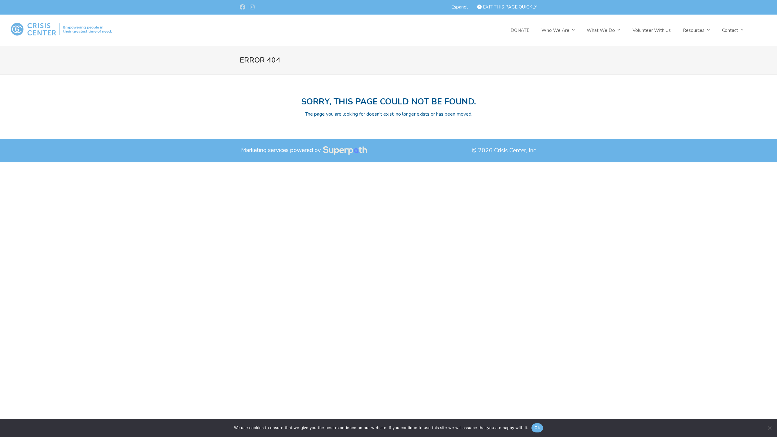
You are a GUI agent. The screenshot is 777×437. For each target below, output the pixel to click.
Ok (537, 427)
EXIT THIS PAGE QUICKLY (509, 7)
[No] (769, 428)
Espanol (459, 7)
